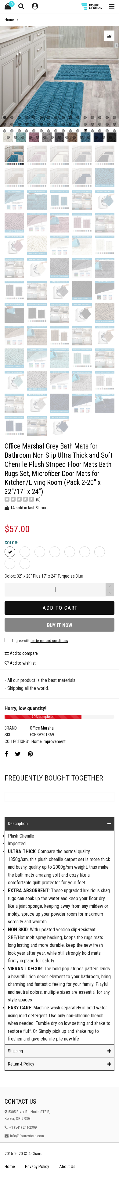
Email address (26, 359)
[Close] (112, 302)
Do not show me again (35, 387)
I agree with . (46, 375)
